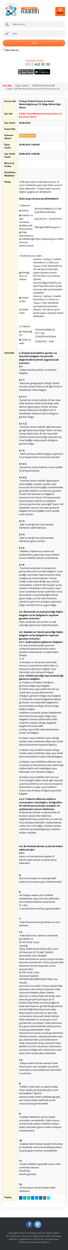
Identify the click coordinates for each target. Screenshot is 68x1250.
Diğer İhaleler (22, 85)
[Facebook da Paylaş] (20, 1198)
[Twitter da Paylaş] (24, 1198)
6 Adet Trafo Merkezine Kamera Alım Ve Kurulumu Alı (33, 88)
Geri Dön (7, 85)
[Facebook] (29, 1224)
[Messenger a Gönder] (32, 1198)
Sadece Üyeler (27, 135)
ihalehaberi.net (33, 1232)
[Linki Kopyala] (48, 1198)
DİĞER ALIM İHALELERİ (43, 85)
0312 (37, 62)
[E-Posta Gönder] (44, 1198)
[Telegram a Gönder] (36, 1198)
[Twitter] (37, 1224)
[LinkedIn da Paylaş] (40, 1198)
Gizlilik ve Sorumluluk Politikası (34, 1242)
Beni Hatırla (11, 50)
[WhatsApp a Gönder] (28, 1198)
